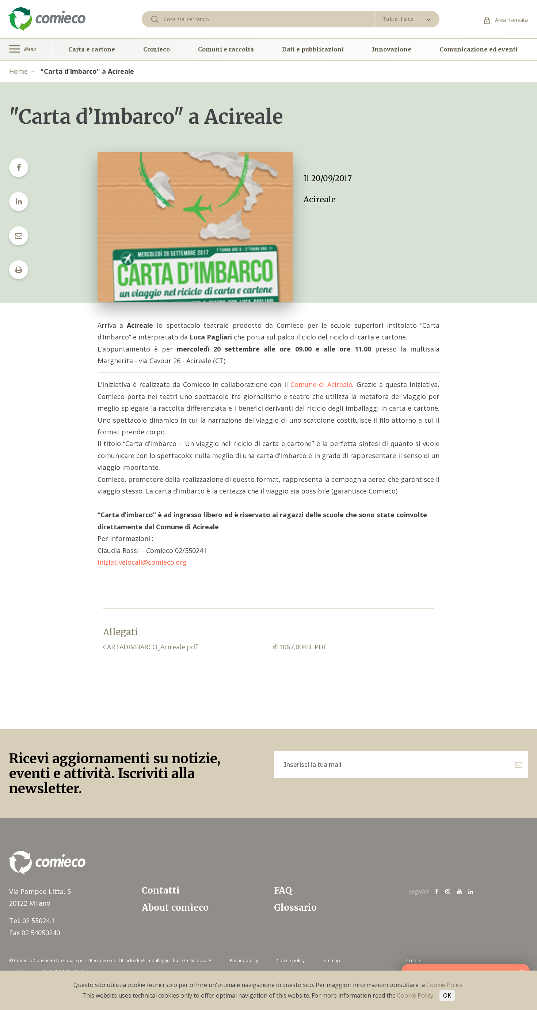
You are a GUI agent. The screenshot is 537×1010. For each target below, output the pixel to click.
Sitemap (331, 960)
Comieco (156, 49)
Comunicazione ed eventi (478, 49)
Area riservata (511, 19)
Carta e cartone (91, 49)
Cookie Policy (444, 985)
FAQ (283, 890)
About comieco (175, 907)
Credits (413, 960)
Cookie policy (291, 960)
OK (447, 995)
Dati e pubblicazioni (313, 49)
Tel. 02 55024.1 (32, 920)
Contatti (161, 890)
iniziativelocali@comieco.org (142, 562)
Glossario (295, 907)
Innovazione (391, 49)
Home (18, 71)
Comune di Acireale (321, 384)
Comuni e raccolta (226, 49)
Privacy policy (244, 960)
